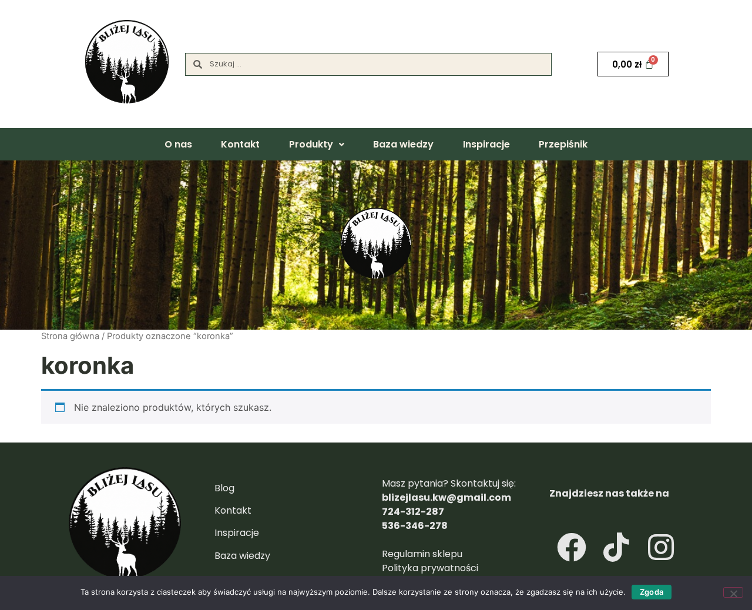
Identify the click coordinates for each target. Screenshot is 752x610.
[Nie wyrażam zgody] (733, 592)
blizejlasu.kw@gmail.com (446, 497)
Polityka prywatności (430, 568)
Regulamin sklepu (423, 554)
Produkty (311, 144)
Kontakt (240, 144)
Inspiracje (486, 144)
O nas (178, 144)
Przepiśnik (563, 144)
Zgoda (651, 591)
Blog (224, 488)
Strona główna (70, 336)
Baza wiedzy (403, 144)
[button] (316, 144)
